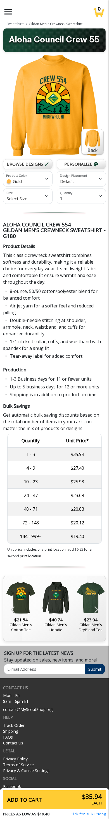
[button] (8, 12)
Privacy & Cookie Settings (26, 770)
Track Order (14, 725)
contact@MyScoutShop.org (28, 709)
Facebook (12, 786)
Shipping (10, 731)
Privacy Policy (15, 758)
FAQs (8, 737)
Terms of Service (18, 764)
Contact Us (13, 743)
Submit (94, 669)
